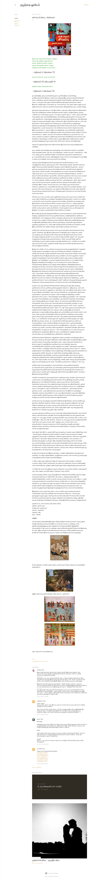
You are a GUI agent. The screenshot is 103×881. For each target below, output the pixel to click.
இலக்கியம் (16, 21)
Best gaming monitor (42, 760)
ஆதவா (38, 719)
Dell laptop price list (42, 754)
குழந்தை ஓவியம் (30, 5)
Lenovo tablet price (42, 757)
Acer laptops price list (42, 758)
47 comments (44, 789)
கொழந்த (39, 670)
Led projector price (42, 761)
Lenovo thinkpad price (43, 755)
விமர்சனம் (16, 25)
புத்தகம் (16, 23)
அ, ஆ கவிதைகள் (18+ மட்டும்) (49, 786)
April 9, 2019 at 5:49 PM (42, 763)
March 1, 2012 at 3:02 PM (42, 696)
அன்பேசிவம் (40, 701)
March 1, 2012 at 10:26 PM (43, 744)
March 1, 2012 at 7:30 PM (42, 714)
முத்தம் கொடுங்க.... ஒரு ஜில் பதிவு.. (46, 860)
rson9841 (39, 748)
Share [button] (16, 14)
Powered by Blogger (53, 873)
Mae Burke (56, 876)
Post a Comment (36, 767)
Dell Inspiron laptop (42, 752)
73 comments (39, 863)
